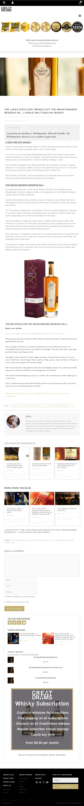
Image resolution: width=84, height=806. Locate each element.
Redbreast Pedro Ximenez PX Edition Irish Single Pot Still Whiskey (67, 466)
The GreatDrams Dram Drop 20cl (45, 657)
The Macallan (71, 168)
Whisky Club (8, 775)
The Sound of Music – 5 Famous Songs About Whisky (15, 510)
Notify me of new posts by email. (17, 602)
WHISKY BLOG (40, 775)
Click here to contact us (42, 46)
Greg (6, 121)
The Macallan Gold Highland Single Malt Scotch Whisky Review (15, 466)
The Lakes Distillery (14, 155)
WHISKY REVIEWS (25, 775)
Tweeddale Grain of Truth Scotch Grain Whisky (41, 465)
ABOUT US (7, 785)
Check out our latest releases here (42, 43)
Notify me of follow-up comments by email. (20, 596)
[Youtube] (47, 782)
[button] (80, 16)
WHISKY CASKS (9, 782)
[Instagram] (44, 782)
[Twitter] (40, 782)
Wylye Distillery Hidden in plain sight (66, 509)
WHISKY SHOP (8, 778)
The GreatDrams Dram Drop (45, 678)
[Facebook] (37, 782)
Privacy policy (6, 803)
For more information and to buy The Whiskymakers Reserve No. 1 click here (35, 333)
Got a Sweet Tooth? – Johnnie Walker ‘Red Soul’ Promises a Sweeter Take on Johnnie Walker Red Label (42, 511)
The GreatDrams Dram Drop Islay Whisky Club (46, 667)
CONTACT (38, 778)
